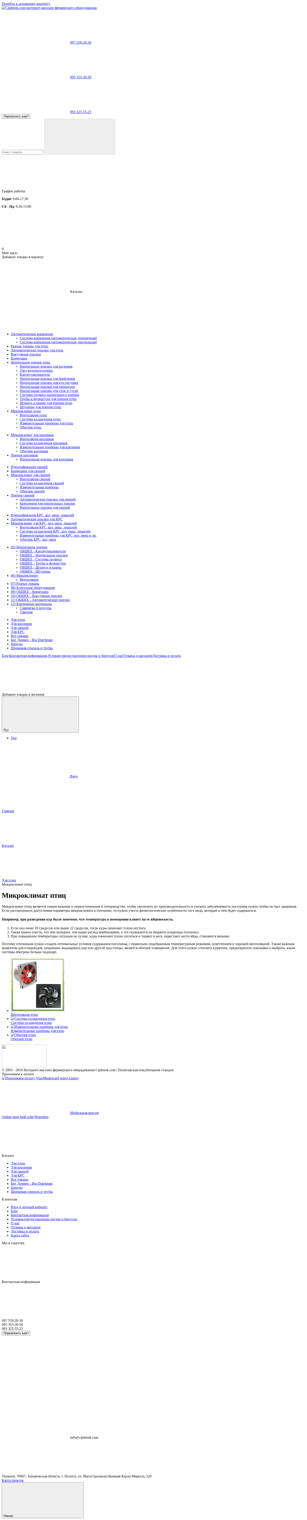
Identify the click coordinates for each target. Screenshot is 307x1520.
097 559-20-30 (80, 42)
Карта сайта (20, 1235)
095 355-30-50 (80, 77)
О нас (118, 656)
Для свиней (20, 628)
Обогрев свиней (32, 491)
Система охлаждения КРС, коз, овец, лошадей (55, 531)
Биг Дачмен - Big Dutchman (32, 640)
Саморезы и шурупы (35, 608)
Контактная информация (28, 656)
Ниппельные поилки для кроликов (46, 459)
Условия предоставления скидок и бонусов (80, 656)
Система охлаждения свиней (42, 483)
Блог (5, 656)
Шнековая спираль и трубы (32, 648)
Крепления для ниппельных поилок (47, 503)
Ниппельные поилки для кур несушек (49, 383)
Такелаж (26, 612)
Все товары (19, 636)
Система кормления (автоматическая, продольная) (58, 342)
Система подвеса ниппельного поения (49, 395)
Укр (14, 738)
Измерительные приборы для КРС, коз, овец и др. (58, 535)
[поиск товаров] (79, 137)
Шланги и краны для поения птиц (46, 403)
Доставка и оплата (167, 656)
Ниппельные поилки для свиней (45, 507)
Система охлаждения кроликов (43, 443)
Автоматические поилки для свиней (48, 499)
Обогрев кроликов (34, 451)
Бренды (16, 644)
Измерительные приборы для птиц (46, 423)
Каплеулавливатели (35, 374)
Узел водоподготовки (36, 370)
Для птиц (18, 620)
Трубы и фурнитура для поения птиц (48, 399)
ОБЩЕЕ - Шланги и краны (41, 567)
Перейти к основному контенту (26, 4)
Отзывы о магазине (138, 656)
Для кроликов (21, 624)
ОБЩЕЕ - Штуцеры (35, 571)
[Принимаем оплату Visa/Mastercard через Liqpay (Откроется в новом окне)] (40, 1078)
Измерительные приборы (39, 487)
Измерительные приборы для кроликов (50, 447)
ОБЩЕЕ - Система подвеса (41, 559)
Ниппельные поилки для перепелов (47, 387)
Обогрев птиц (30, 427)
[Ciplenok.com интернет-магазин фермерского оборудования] (24, 1066)
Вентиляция (29, 579)
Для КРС (17, 632)
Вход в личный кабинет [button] (29, 1207)
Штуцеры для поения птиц (40, 407)
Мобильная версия (84, 1113)
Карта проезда (13, 1480)
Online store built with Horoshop (25, 1117)
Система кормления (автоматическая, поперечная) (58, 338)
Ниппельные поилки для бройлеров (47, 379)
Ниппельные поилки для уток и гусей (49, 391)
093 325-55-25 (80, 112)
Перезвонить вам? (16, 116)
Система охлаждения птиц (40, 419)
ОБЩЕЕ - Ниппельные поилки (44, 555)
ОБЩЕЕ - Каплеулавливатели (43, 551)
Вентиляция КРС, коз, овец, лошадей (48, 527)
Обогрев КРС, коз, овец (38, 539)
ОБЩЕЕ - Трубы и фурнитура (43, 563)
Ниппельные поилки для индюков (46, 366)
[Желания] (153, 675)
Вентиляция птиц (33, 415)
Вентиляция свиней (35, 479)
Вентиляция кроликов (37, 439)
